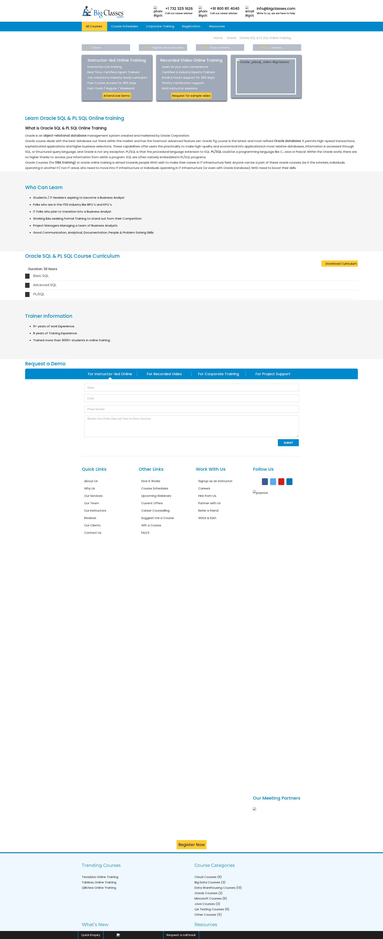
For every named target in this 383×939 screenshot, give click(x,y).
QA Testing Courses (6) (211, 909)
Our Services (93, 496)
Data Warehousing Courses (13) (218, 888)
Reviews (90, 518)
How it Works (150, 481)
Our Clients (92, 525)
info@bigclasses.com (276, 8)
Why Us (89, 488)
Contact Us (92, 533)
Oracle (231, 38)
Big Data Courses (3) (210, 882)
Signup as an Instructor (215, 481)
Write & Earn (207, 518)
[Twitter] (273, 481)
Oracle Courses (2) (208, 893)
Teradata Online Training (100, 877)
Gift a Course (151, 525)
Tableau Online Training (99, 882)
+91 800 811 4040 (224, 8)
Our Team (91, 503)
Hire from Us (207, 496)
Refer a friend (208, 510)
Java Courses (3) (207, 904)
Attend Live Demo (117, 96)
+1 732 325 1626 (179, 8)
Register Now (191, 844)
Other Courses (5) (208, 914)
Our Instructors (95, 510)
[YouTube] (281, 481)
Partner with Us (209, 503)
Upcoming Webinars (156, 496)
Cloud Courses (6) (208, 877)
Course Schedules (154, 488)
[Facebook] (265, 481)
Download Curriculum (341, 263)
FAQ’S (145, 533)
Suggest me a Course (157, 518)
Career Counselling (155, 510)
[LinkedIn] (289, 481)
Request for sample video (191, 96)
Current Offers (152, 503)
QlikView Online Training (99, 888)
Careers (204, 488)
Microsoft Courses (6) (210, 898)
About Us (91, 481)
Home (218, 38)
